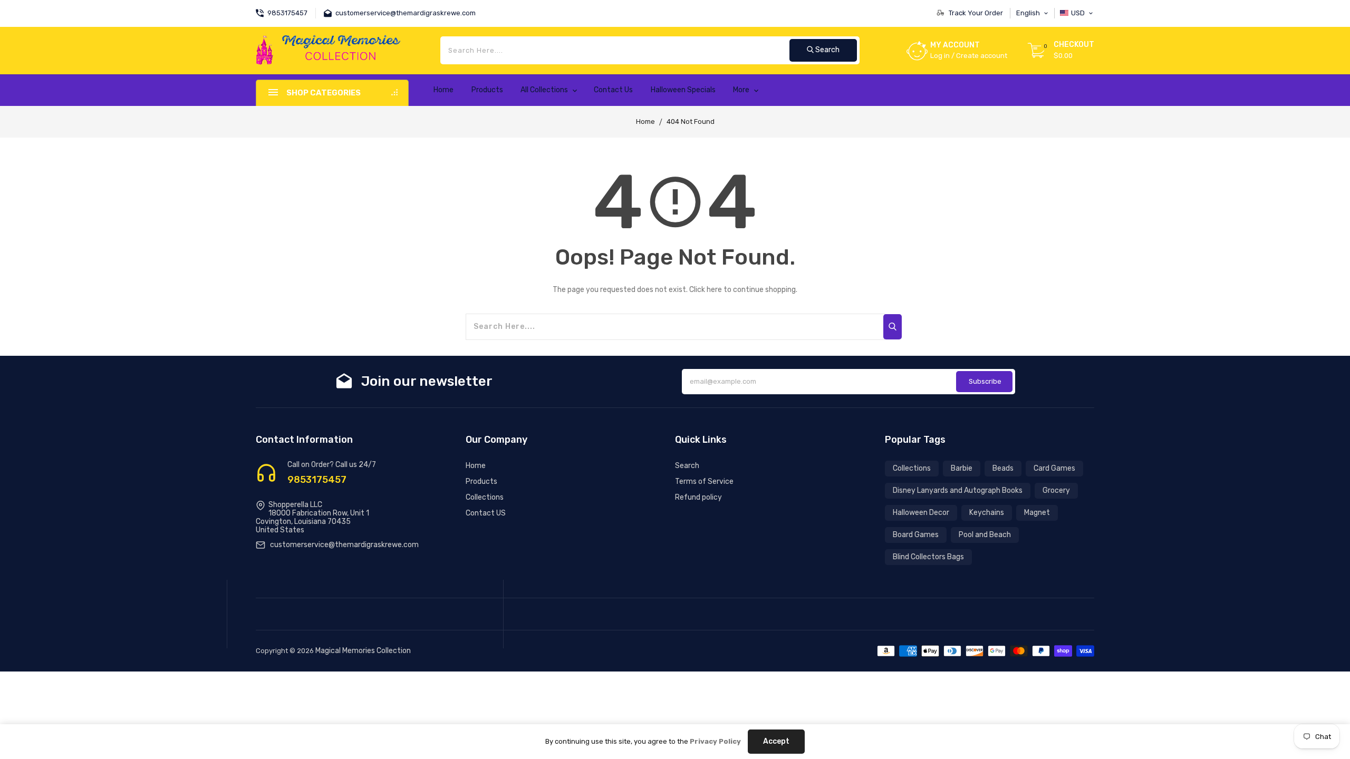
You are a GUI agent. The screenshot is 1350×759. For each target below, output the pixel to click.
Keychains (986, 512)
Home (645, 121)
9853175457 (316, 479)
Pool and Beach (985, 534)
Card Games (1054, 468)
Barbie (961, 468)
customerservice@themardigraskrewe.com (344, 544)
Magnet (1037, 512)
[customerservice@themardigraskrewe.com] (329, 12)
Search (687, 465)
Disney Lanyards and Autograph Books (958, 490)
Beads (1003, 468)
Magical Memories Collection (363, 650)
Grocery (1056, 490)
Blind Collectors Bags (928, 556)
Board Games (916, 534)
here (714, 289)
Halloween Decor (921, 512)
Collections (485, 497)
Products (481, 481)
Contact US (486, 513)
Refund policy (698, 497)
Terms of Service (704, 481)
